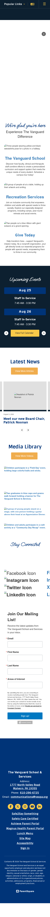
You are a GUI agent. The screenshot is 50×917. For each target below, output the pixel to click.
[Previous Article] (22, 430)
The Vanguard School (25, 158)
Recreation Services (25, 197)
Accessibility (25, 843)
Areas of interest (16, 679)
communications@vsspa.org (29, 797)
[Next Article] (28, 430)
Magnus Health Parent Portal (25, 828)
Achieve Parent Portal (25, 823)
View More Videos (24, 455)
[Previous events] (6, 333)
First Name (13, 652)
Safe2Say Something (25, 813)
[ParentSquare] (25, 891)
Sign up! (25, 715)
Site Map (25, 838)
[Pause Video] (44, 34)
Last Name (13, 665)
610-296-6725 (29, 792)
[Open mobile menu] (44, 4)
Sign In (25, 848)
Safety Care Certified (25, 818)
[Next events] (44, 333)
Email (10, 638)
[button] (14, 4)
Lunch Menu (25, 833)
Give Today (25, 235)
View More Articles (24, 371)
